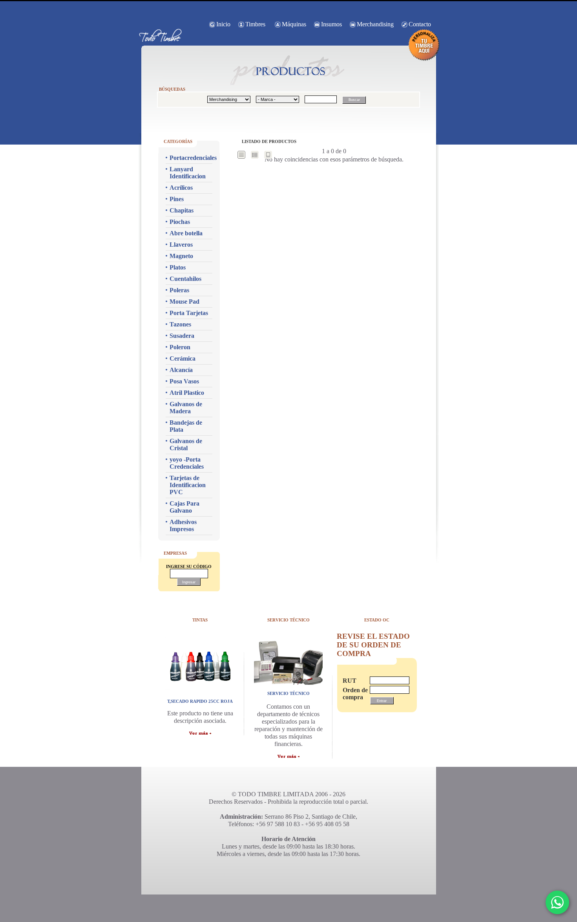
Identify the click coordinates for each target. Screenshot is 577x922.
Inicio (223, 24)
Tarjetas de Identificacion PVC (188, 485)
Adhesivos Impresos (183, 525)
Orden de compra (352, 693)
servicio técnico (288, 693)
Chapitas (182, 210)
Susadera (182, 335)
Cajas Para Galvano (184, 507)
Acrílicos (181, 187)
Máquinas (294, 24)
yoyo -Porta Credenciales (187, 463)
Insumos (331, 24)
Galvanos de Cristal (186, 444)
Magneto (181, 256)
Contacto (420, 24)
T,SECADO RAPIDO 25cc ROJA (200, 701)
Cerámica (182, 358)
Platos (178, 267)
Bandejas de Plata (186, 426)
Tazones (180, 324)
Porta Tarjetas (189, 313)
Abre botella (186, 233)
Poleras (179, 290)
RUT (349, 680)
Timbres (255, 24)
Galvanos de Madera (186, 407)
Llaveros (181, 244)
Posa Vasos (184, 381)
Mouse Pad (184, 301)
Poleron (180, 347)
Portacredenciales (191, 157)
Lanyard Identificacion (188, 173)
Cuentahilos (185, 278)
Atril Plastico (187, 392)
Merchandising (375, 24)
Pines (177, 199)
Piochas (180, 221)
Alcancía (181, 370)
